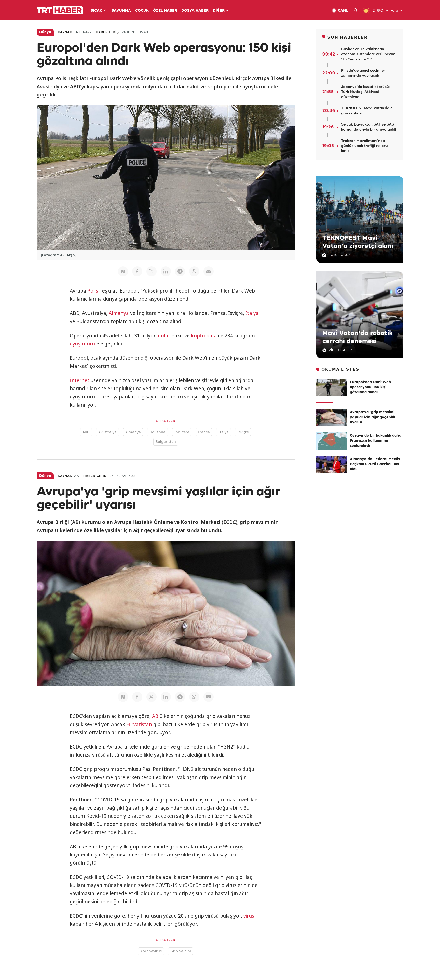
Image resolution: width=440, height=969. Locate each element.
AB (155, 716)
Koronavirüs (151, 951)
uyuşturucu (82, 343)
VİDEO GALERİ (341, 350)
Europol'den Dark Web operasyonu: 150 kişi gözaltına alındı (370, 387)
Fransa (204, 432)
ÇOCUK (142, 11)
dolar (164, 335)
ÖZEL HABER (165, 11)
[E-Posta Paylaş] (208, 271)
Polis (92, 290)
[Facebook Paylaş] (137, 271)
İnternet (79, 380)
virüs (248, 915)
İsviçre (243, 432)
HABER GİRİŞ (107, 32)
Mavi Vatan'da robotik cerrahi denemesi (357, 337)
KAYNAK (65, 32)
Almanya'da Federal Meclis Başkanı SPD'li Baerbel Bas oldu (375, 464)
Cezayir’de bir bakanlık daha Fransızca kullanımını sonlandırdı (375, 441)
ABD (86, 432)
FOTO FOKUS (340, 255)
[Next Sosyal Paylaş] (123, 271)
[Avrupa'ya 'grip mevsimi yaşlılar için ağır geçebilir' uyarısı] (331, 417)
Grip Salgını (180, 951)
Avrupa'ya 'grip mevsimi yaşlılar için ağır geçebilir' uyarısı (373, 417)
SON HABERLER (347, 37)
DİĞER (219, 11)
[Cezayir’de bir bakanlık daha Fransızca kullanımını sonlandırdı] (331, 441)
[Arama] (357, 10)
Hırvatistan (139, 724)
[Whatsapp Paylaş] (194, 271)
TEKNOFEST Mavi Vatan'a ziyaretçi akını (357, 242)
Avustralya (107, 432)
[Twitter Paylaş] (151, 271)
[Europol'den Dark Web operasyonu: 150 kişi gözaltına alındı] (331, 387)
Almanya (119, 313)
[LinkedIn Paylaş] (166, 271)
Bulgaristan (166, 441)
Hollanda (157, 432)
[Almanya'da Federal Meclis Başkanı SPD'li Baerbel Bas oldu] (331, 464)
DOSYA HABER (195, 11)
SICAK (96, 11)
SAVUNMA (121, 11)
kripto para (204, 335)
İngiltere (181, 432)
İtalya (252, 313)
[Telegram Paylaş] (180, 271)
